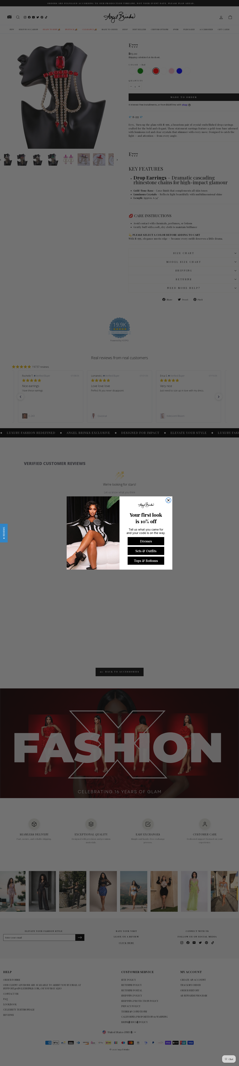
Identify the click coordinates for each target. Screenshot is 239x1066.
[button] (4, 533)
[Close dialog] (168, 500)
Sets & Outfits (145, 551)
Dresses (146, 541)
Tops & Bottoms (146, 560)
